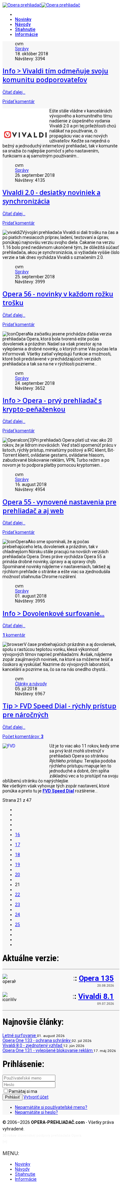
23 (17, 904)
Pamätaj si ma (23, 1091)
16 (17, 834)
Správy (22, 48)
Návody (23, 24)
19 (17, 864)
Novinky (23, 19)
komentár (14, 635)
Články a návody (31, 683)
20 (17, 874)
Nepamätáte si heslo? (36, 1112)
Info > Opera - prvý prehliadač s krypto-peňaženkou (52, 405)
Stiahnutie (25, 29)
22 (17, 894)
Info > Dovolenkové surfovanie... (53, 613)
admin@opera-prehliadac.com (33, 1142)
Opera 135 (96, 978)
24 (17, 914)
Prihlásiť (12, 1097)
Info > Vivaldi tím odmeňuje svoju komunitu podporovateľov (55, 75)
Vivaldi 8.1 (96, 996)
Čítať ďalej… (14, 92)
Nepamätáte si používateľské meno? (51, 1107)
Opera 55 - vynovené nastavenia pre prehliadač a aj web (59, 506)
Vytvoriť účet (35, 1096)
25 (17, 924)
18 (17, 854)
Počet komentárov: (23, 736)
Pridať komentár (19, 101)
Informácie (26, 34)
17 (17, 844)
